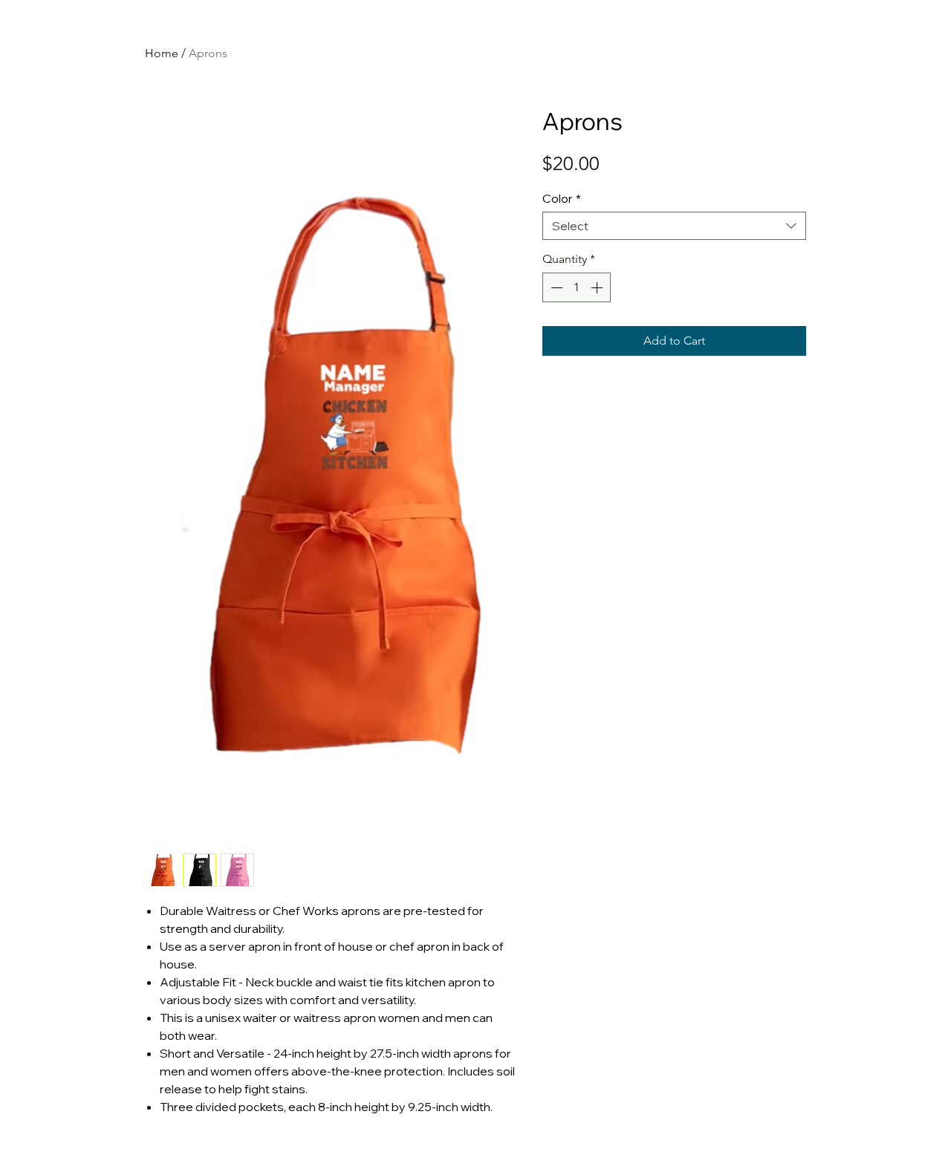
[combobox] (674, 226)
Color (561, 198)
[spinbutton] (576, 287)
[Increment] (598, 287)
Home (161, 53)
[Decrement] (555, 287)
